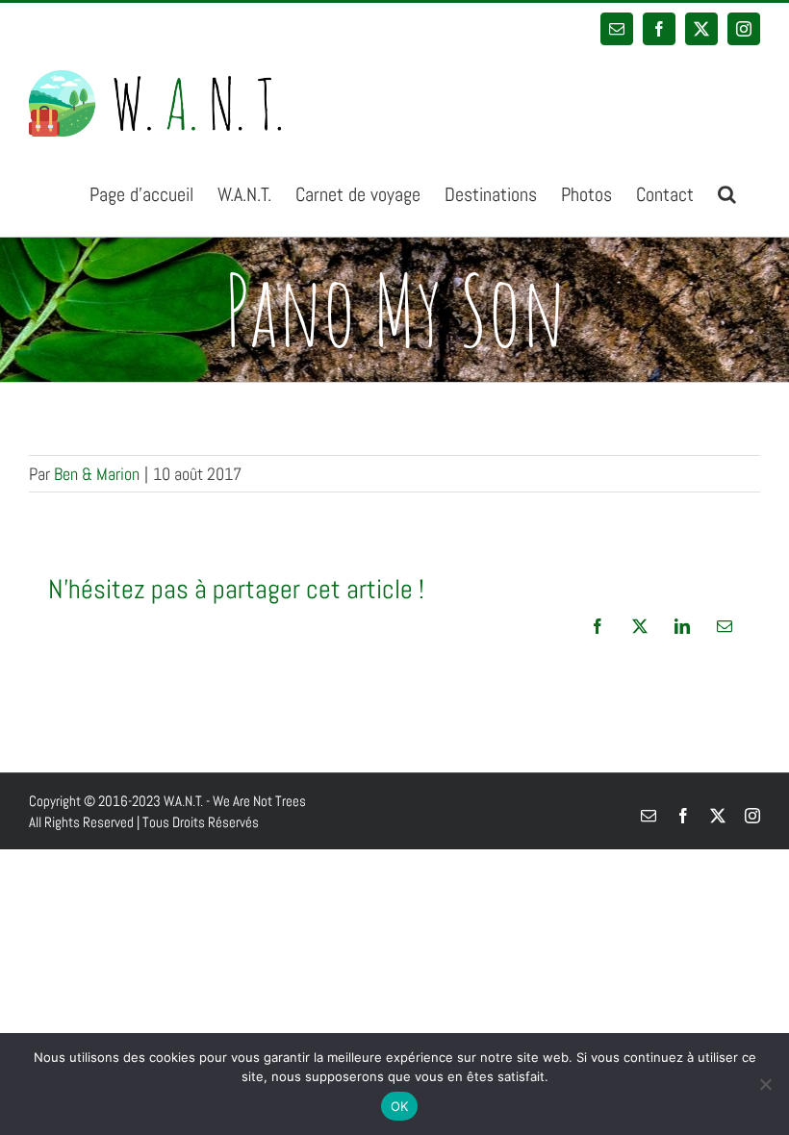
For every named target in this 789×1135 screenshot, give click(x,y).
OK (400, 1106)
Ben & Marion (97, 474)
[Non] (765, 1084)
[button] (727, 193)
